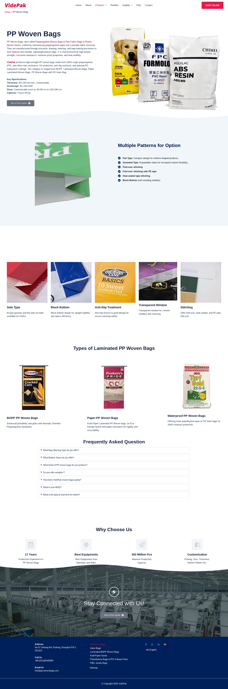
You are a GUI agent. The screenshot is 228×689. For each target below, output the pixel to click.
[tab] (114, 450)
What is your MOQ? (52, 487)
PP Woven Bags (98, 644)
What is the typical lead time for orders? (61, 495)
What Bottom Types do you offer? (58, 458)
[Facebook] (146, 644)
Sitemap (94, 668)
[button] (105, 5)
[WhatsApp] (152, 644)
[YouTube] (165, 644)
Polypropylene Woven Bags (49, 41)
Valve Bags (95, 648)
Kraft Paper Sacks (98, 655)
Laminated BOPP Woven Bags (104, 652)
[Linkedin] (158, 644)
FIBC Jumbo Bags (98, 663)
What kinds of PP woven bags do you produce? (65, 465)
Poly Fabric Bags (73, 41)
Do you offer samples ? (54, 472)
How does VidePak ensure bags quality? (62, 480)
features (16, 52)
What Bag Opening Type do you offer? (61, 450)
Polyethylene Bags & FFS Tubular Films (109, 659)
